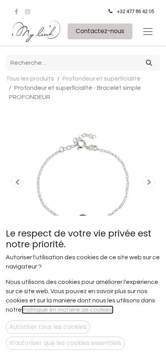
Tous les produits (30, 78)
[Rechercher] (149, 63)
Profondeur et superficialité (102, 78)
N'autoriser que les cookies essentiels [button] (65, 343)
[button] (17, 182)
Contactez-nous (100, 31)
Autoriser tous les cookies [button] (47, 326)
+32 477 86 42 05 (135, 11)
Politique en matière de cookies (67, 310)
